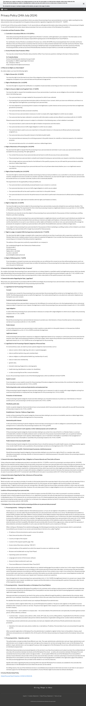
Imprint (25, 696)
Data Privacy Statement (46, 696)
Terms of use (58, 696)
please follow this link (69, 1)
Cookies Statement (33, 696)
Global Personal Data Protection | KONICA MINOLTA (16, 676)
